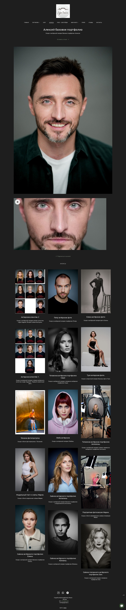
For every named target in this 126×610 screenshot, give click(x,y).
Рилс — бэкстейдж (62, 22)
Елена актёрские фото (95, 317)
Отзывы (91, 22)
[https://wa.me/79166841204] (63, 592)
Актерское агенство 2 (30, 317)
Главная (26, 22)
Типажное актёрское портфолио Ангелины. (95, 443)
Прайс (83, 22)
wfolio (65, 607)
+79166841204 (65, 601)
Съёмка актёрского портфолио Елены (30, 555)
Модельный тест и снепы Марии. (30, 495)
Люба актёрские (63, 438)
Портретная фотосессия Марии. (96, 512)
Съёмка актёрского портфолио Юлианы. (63, 559)
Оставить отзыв (62, 39)
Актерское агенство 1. (30, 377)
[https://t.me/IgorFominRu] (67, 592)
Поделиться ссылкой (63, 256)
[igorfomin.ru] (63, 11)
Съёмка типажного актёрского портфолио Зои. (96, 573)
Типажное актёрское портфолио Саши (63, 376)
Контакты (99, 22)
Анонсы (51, 22)
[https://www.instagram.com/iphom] (58, 592)
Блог (44, 22)
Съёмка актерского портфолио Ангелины (63, 497)
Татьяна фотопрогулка (30, 438)
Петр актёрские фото (63, 317)
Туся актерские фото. (96, 375)
